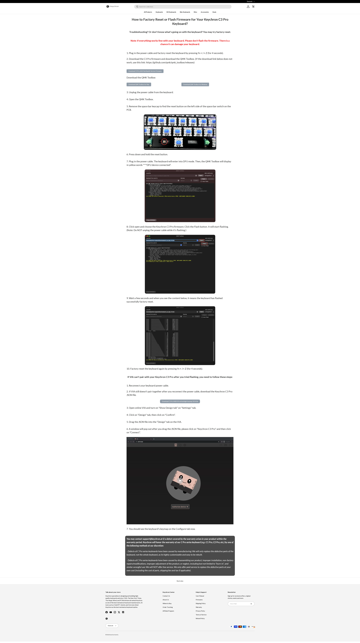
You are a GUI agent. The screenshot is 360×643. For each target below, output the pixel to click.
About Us (166, 600)
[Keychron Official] (107, 619)
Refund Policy (200, 618)
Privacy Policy (200, 611)
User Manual (200, 596)
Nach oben (180, 581)
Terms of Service (201, 615)
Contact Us (166, 596)
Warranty (199, 607)
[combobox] (182, 7)
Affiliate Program (168, 611)
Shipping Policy (201, 603)
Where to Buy (167, 603)
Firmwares (199, 600)
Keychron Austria (113, 634)
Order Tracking (168, 607)
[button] (253, 7)
